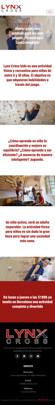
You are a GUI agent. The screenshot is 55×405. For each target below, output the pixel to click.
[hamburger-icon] (50, 12)
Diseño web (43, 400)
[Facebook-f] (17, 356)
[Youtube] (37, 356)
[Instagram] (31, 356)
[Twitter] (24, 356)
